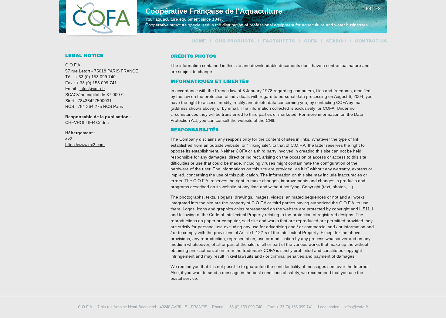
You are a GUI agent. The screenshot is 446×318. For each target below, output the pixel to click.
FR (368, 8)
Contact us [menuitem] (371, 41)
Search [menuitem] (336, 41)
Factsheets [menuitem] (279, 41)
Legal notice (328, 307)
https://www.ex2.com (85, 144)
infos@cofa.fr (92, 88)
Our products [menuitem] (234, 41)
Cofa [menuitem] (310, 41)
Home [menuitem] (198, 41)
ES (378, 8)
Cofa (101, 18)
